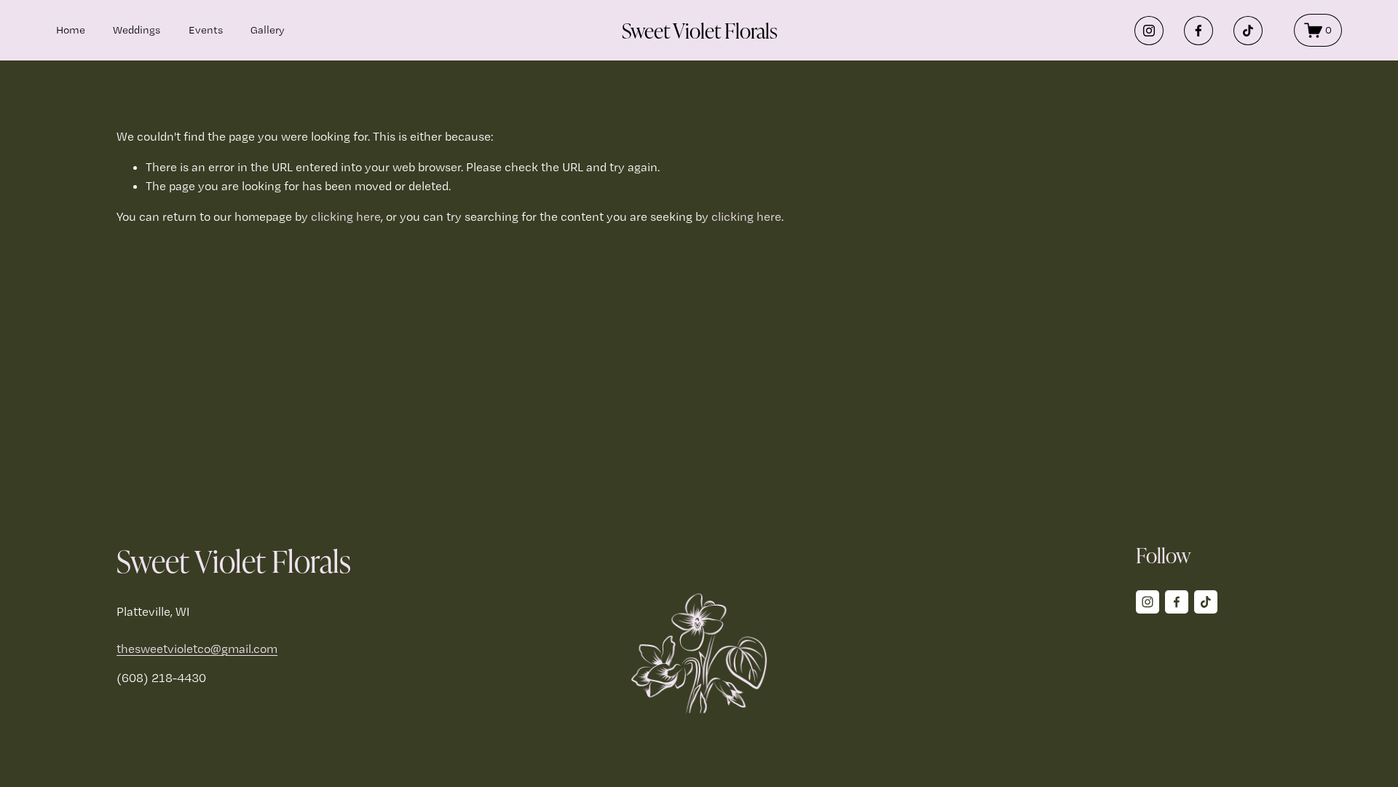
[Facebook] (1198, 30)
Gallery (267, 29)
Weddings (136, 29)
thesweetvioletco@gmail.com (196, 648)
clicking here (346, 216)
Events (206, 29)
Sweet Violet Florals (700, 30)
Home (70, 29)
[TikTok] (1248, 30)
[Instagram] (1149, 30)
